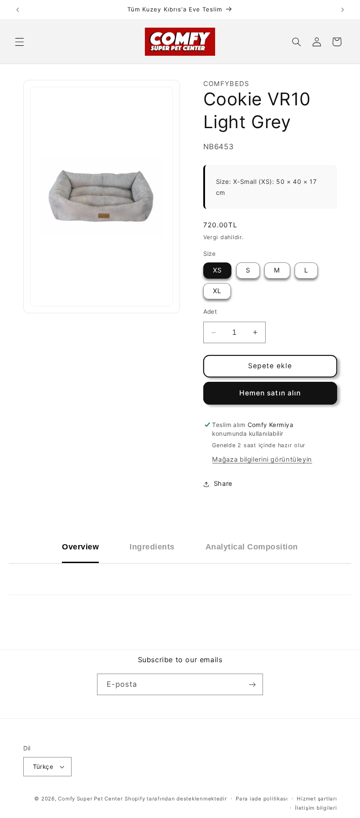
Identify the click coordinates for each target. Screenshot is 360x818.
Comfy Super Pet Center (90, 799)
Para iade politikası (262, 799)
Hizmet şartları (317, 799)
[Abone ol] (252, 684)
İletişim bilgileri (316, 808)
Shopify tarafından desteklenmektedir (176, 799)
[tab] (80, 547)
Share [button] (223, 484)
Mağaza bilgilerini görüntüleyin (262, 459)
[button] (19, 42)
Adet (210, 311)
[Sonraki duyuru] (342, 9)
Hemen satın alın (270, 393)
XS (217, 270)
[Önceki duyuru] (17, 9)
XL (217, 291)
